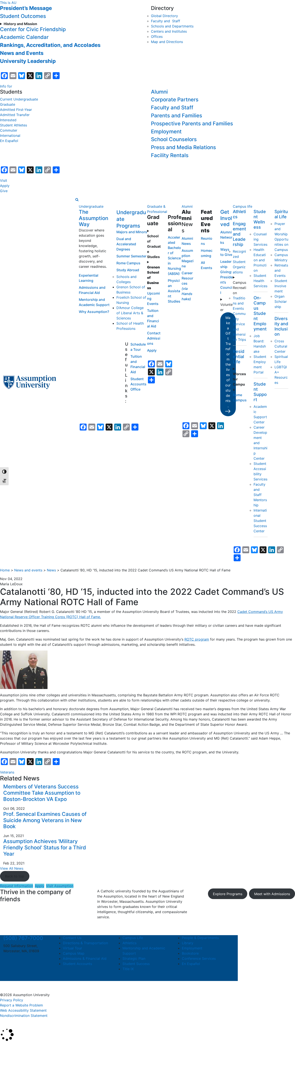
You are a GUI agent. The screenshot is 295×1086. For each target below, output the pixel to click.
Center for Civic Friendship (33, 29)
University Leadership (28, 61)
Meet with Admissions (272, 894)
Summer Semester (131, 256)
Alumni (159, 92)
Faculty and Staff (165, 21)
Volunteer (226, 307)
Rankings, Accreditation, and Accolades (50, 45)
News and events (28, 570)
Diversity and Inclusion (281, 326)
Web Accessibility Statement (23, 1010)
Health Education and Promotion (260, 260)
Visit (3, 180)
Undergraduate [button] (91, 206)
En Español (9, 141)
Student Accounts (77, 964)
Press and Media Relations (183, 147)
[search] (77, 199)
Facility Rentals (170, 155)
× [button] (5, 1048)
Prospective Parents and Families (192, 123)
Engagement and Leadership (239, 234)
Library (187, 943)
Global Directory (164, 16)
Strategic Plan (133, 958)
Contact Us (72, 938)
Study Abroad (127, 270)
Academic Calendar (24, 37)
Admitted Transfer (15, 115)
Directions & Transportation (85, 943)
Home (5, 570)
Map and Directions (167, 42)
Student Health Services (260, 280)
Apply (5, 185)
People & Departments (200, 938)
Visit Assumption (59, 886)
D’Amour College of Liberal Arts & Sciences (130, 313)
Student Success (136, 964)
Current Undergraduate (19, 99)
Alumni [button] (187, 206)
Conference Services (199, 958)
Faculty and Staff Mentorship (260, 494)
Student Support (260, 391)
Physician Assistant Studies (174, 290)
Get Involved (226, 218)
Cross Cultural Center (280, 346)
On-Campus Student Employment (260, 313)
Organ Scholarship (280, 301)
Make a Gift (228, 362)
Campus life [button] (242, 206)
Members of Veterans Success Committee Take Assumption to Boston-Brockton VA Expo (41, 792)
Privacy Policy (11, 1000)
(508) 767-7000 (23, 938)
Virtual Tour (72, 948)
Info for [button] (6, 86)
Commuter (8, 130)
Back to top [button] (14, 876)
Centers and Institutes (169, 31)
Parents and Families (176, 115)
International (10, 135)
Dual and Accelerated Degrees (126, 244)
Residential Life (238, 356)
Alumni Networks (226, 237)
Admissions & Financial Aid (84, 958)
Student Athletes (13, 125)
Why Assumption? (94, 311)
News (51, 570)
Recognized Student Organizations (239, 261)
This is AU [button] (8, 2)
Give (4, 191)
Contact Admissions (153, 338)
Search (9, 1071)
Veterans (7, 772)
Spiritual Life (281, 214)
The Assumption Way (93, 218)
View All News (11, 868)
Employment (166, 131)
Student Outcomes (23, 16)
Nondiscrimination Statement (24, 1015)
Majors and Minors (131, 232)
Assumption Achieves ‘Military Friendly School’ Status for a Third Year (44, 847)
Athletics (129, 943)
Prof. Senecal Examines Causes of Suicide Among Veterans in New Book (45, 820)
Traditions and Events (239, 303)
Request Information (16, 886)
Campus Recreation (239, 287)
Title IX (128, 969)
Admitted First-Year (16, 109)
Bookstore (190, 953)
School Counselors (174, 139)
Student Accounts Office (138, 384)
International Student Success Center (260, 520)
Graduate (7, 104)
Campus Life (132, 938)
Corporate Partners (174, 99)
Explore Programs (227, 894)
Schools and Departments (172, 26)
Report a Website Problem (21, 1005)
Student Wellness (260, 219)
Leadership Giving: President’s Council (226, 277)
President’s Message (26, 8)
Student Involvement (280, 286)
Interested (8, 120)
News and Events (21, 53)
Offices (157, 36)
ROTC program (196, 639)
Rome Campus (128, 263)
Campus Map (73, 953)
